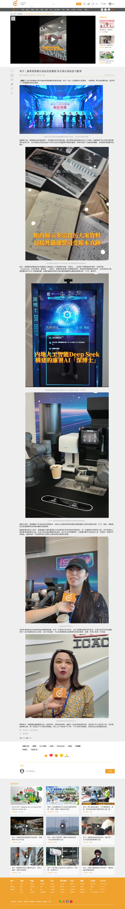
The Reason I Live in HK (103, 883)
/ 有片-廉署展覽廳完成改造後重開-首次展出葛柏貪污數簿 (38, 14)
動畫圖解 (12, 889)
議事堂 (31, 884)
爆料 (104, 4)
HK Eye (79, 10)
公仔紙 (73, 10)
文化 (51, 10)
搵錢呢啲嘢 (42, 892)
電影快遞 (82, 889)
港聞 (21, 884)
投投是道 (32, 892)
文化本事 (52, 884)
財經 (46, 10)
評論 (41, 10)
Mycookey (72, 886)
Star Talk (102, 891)
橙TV (27, 10)
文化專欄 (52, 889)
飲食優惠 (72, 892)
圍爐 (31, 889)
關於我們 (13, 901)
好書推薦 (62, 889)
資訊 (37, 10)
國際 (21, 886)
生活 (63, 10)
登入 (113, 4)
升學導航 (62, 892)
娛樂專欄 (82, 892)
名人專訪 (62, 884)
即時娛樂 (82, 884)
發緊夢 (71, 884)
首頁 (22, 10)
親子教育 (57, 10)
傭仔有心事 (92, 884)
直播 (32, 10)
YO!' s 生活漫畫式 (94, 892)
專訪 (11, 884)
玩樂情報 (72, 889)
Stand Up (102, 889)
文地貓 (91, 886)
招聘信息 (20, 901)
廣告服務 (38, 901)
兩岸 (21, 889)
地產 (41, 889)
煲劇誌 (81, 886)
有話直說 (32, 886)
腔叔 (91, 889)
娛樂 (67, 10)
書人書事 (52, 886)
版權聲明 (32, 901)
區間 (21, 892)
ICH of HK (102, 886)
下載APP (79, 4)
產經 (41, 886)
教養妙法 (62, 886)
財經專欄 (42, 884)
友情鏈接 (44, 901)
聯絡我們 (26, 901)
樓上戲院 (52, 892)
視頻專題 (20, 14)
